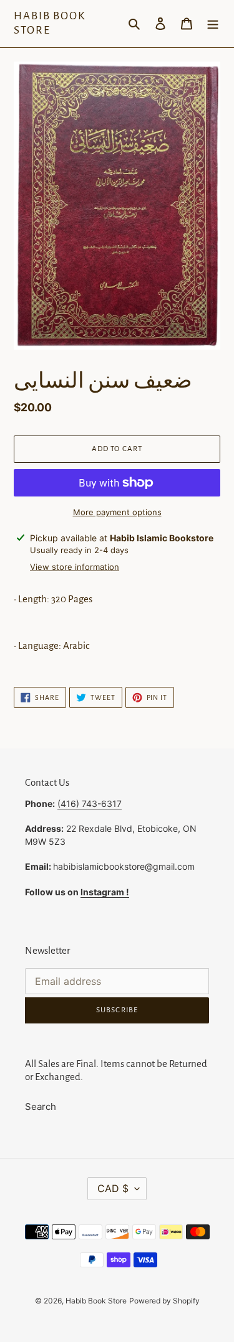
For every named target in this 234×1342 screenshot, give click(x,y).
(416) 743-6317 (89, 803)
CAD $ (113, 1188)
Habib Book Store (49, 23)
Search (40, 1106)
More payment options (117, 512)
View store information (74, 567)
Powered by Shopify (164, 1300)
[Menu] (213, 24)
